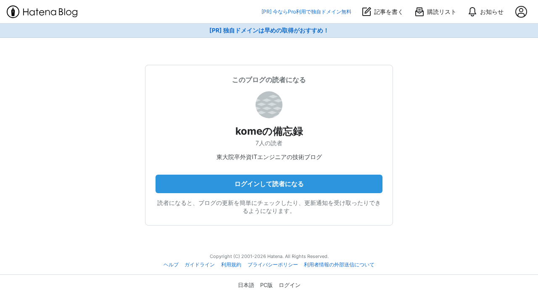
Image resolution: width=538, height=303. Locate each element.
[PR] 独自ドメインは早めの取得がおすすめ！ (269, 30)
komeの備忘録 (269, 131)
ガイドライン (200, 265)
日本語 (246, 285)
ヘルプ (171, 265)
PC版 (266, 285)
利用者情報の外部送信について (339, 265)
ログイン (290, 285)
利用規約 (231, 265)
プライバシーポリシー (273, 265)
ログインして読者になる (269, 184)
